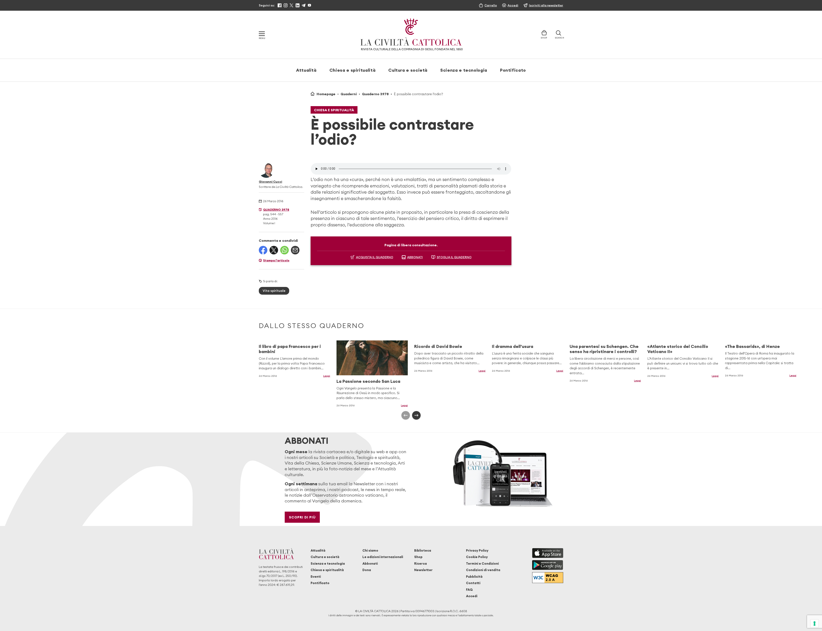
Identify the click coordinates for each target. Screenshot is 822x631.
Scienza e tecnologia (463, 70)
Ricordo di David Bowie (438, 346)
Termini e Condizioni (482, 563)
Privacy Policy (477, 550)
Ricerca (420, 563)
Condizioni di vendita (483, 570)
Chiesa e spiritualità (352, 70)
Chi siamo (370, 550)
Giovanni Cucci (270, 182)
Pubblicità (474, 577)
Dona (366, 570)
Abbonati (370, 563)
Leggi (326, 375)
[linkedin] (297, 5)
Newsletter (423, 570)
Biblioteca (422, 550)
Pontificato (513, 70)
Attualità (306, 70)
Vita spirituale (274, 291)
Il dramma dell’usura (512, 346)
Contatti (473, 583)
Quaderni (349, 94)
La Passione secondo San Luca (368, 381)
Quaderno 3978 (375, 94)
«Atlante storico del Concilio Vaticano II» (677, 349)
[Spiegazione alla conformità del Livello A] (547, 577)
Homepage (326, 94)
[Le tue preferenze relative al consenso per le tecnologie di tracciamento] (814, 623)
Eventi (316, 577)
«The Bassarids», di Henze (752, 346)
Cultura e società (407, 70)
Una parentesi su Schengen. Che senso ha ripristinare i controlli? (604, 349)
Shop (418, 557)
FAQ (469, 590)
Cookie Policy (477, 557)
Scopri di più (302, 517)
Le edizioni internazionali (382, 557)
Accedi (471, 596)
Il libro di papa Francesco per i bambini (290, 349)
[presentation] (405, 415)
